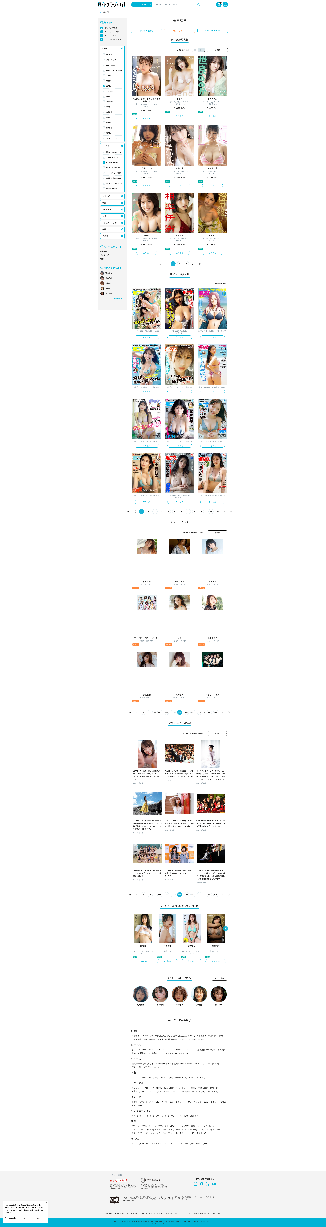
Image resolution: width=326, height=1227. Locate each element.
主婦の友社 (109, 91)
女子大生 (210, 1126)
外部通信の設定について (174, 1213)
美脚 (203, 1088)
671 (209, 895)
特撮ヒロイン (141, 1133)
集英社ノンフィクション (114, 183)
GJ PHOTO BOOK (112, 162)
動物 (190, 1143)
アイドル (156, 1126)
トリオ (149, 1116)
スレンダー (141, 1088)
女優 (170, 1126)
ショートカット (186, 1088)
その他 (105, 236)
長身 (215, 1088)
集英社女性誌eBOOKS (113, 178)
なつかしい (184, 1102)
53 (211, 512)
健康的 (138, 1091)
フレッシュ (154, 1091)
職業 (104, 229)
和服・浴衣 (197, 1077)
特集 (102, 259)
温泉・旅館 (192, 1116)
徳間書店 (109, 112)
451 (186, 712)
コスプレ (139, 1077)
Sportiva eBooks (111, 188)
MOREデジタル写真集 (113, 167)
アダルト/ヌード (203, 1133)
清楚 (137, 1105)
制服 (153, 1077)
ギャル (213, 1091)
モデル (183, 1126)
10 (201, 512)
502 (159, 895)
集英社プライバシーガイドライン (127, 1213)
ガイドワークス (111, 60)
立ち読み (147, 118)
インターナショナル (194, 1091)
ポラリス (148, 1067)
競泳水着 (167, 1077)
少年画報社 (109, 101)
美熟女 (168, 1102)
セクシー (219, 1102)
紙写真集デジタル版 (140, 1064)
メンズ (177, 1143)
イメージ (106, 216)
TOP (99, 12)
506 (186, 895)
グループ (163, 1116)
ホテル (177, 1116)
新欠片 (108, 117)
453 (199, 712)
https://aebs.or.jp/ (128, 1200)
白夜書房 (109, 128)
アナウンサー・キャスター (183, 1130)
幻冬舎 (108, 81)
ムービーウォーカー (112, 138)
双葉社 (108, 133)
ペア (137, 1116)
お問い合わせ (205, 1213)
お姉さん (153, 1102)
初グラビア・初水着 (157, 1143)
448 (166, 712)
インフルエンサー (210, 1130)
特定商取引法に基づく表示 (152, 1213)
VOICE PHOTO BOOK (190, 1064)
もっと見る (219, 978)
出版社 (105, 48)
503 (166, 895)
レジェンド (159, 1133)
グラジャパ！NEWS (113, 39)
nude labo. (157, 1067)
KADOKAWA (110, 65)
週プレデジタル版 (112, 32)
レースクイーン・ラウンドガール (150, 1130)
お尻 (169, 1088)
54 (218, 512)
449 (173, 712)
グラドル (140, 1126)
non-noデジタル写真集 (113, 173)
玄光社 (108, 75)
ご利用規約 (108, 1213)
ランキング (104, 255)
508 (215, 712)
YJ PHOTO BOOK (112, 157)
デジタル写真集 (111, 28)
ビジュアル (106, 209)
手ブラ (138, 1143)
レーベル (106, 146)
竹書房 (108, 107)
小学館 (108, 96)
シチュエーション (109, 223)
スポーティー (172, 1091)
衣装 (104, 203)
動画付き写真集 (172, 1064)
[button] (225, 928)
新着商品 (103, 251)
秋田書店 (109, 54)
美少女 (138, 1102)
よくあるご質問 (191, 1213)
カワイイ (202, 1102)
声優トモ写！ (137, 1067)
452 (192, 712)
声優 (196, 1126)
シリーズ (106, 196)
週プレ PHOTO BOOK (113, 152)
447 (159, 712)
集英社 (108, 86)
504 (173, 895)
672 (215, 895)
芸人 (173, 1133)
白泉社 (108, 122)
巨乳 (157, 1088)
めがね (181, 1077)
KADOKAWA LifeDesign (114, 70)
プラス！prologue (157, 1064)
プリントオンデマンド (210, 1064)
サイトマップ (217, 1213)
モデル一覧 (118, 298)
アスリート (188, 1133)
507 (209, 712)
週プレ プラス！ (111, 36)
